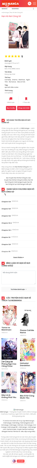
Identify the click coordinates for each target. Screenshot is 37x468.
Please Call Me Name (27, 331)
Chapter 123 (6, 209)
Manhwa (15, 9)
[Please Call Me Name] (27, 317)
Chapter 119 (6, 252)
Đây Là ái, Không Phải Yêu (9, 396)
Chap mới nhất (23, 108)
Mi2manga (25, 128)
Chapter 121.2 (7, 223)
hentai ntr (16, 431)
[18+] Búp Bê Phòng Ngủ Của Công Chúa (9, 363)
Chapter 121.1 (6, 230)
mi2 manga (28, 425)
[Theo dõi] (26, 98)
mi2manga (5, 12)
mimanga (5, 425)
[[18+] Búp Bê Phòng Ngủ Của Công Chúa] (9, 349)
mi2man (20, 425)
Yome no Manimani (6, 328)
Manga (4, 9)
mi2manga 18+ (12, 427)
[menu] (34, 3)
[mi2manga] (10, 3)
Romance (12, 82)
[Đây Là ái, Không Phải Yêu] (9, 382)
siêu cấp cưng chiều (28, 431)
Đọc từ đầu (11, 108)
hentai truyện (12, 429)
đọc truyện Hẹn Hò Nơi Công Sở (17, 178)
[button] (29, 3)
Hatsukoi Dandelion (25, 364)
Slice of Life (21, 82)
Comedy (8, 80)
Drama (14, 80)
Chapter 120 (6, 244)
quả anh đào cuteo (11, 87)
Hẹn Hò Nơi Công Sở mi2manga (19, 181)
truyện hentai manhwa (25, 429)
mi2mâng (15, 423)
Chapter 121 (6, 237)
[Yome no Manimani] (9, 315)
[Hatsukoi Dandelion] (27, 349)
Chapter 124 (6, 202)
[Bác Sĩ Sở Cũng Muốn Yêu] (27, 382)
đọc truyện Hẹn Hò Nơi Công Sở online (17, 179)
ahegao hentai (7, 431)
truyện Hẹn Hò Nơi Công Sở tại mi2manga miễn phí (19, 183)
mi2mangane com (27, 423)
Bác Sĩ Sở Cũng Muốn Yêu (27, 396)
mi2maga (12, 425)
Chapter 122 (6, 216)
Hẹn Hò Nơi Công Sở (16, 12)
